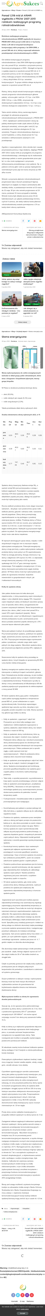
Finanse (25, 29)
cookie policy (25, 1309)
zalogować (15, 248)
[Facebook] (23, 221)
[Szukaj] (41, 3)
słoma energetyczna (10, 1211)
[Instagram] (27, 1295)
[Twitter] (29, 221)
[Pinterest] (34, 221)
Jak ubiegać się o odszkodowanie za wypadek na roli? (30, 310)
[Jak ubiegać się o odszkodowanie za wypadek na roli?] (33, 298)
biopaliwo (26, 1208)
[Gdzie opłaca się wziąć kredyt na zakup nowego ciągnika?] (12, 269)
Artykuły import (22, 341)
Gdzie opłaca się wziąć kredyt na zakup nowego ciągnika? (12, 281)
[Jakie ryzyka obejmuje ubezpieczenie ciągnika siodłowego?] (33, 269)
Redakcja (14, 29)
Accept (22, 1313)
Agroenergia (31, 341)
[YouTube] (32, 1295)
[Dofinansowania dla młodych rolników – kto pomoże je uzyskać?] (12, 298)
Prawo (20, 29)
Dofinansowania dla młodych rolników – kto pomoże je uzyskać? (11, 310)
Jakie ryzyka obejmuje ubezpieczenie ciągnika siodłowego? (32, 281)
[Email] (40, 221)
